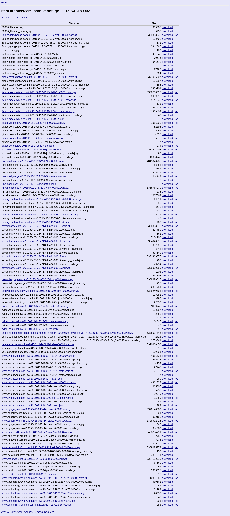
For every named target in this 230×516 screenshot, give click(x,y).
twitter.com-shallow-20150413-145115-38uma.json (30, 329)
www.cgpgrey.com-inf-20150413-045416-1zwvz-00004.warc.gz (37, 420)
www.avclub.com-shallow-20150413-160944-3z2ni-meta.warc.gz (38, 371)
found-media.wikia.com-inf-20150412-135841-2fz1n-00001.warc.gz (39, 92)
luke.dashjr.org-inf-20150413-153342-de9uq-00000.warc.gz (35, 161)
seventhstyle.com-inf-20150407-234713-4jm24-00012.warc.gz (36, 256)
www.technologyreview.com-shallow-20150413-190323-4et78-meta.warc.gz (44, 493)
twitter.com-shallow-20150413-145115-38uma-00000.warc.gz (35, 306)
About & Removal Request (39, 512)
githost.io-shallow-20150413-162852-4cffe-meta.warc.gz (33, 138)
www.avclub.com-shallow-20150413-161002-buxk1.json (33, 405)
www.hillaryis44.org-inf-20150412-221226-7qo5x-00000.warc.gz (37, 432)
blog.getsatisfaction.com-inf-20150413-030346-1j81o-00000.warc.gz (39, 77)
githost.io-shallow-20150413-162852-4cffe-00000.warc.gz (34, 123)
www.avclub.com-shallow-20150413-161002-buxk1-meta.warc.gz (38, 397)
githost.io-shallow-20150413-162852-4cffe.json (28, 145)
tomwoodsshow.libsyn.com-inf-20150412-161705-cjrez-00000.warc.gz (40, 290)
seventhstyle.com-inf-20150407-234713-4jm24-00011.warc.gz (36, 241)
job (176, 35)
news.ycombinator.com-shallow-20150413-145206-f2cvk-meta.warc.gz (41, 214)
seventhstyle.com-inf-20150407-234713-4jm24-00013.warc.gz (36, 268)
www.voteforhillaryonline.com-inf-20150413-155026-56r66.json (37, 504)
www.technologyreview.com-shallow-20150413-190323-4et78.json (39, 501)
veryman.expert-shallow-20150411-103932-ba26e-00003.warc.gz (38, 344)
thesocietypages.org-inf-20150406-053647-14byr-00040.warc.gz (37, 279)
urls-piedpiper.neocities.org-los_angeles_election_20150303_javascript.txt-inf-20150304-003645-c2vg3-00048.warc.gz (67, 332)
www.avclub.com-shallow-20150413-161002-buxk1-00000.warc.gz (39, 382)
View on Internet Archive (14, 17)
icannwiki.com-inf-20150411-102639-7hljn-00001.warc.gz (33, 149)
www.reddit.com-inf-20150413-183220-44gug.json (29, 474)
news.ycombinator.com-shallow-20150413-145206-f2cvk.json (36, 222)
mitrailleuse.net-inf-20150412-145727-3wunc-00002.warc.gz (35, 187)
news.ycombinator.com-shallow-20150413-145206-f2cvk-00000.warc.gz (41, 199)
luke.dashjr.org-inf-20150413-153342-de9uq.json (29, 184)
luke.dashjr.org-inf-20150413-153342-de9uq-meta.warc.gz (34, 176)
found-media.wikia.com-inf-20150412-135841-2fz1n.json (33, 119)
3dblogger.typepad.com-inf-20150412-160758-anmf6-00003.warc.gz (39, 35)
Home (4, 2)
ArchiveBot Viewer (11, 512)
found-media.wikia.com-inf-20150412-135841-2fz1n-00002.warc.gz (39, 100)
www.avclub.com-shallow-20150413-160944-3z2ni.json (32, 378)
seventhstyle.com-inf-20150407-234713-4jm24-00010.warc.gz (36, 226)
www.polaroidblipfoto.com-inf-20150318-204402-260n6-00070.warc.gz (41, 447)
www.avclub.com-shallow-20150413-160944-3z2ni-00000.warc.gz (38, 355)
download (167, 27)
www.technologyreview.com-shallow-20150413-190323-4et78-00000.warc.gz (44, 478)
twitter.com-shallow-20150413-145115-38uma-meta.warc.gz (35, 321)
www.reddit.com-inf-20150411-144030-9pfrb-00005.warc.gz (34, 459)
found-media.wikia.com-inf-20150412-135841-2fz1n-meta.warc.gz (38, 111)
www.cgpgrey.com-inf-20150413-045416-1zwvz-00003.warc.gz (37, 409)
